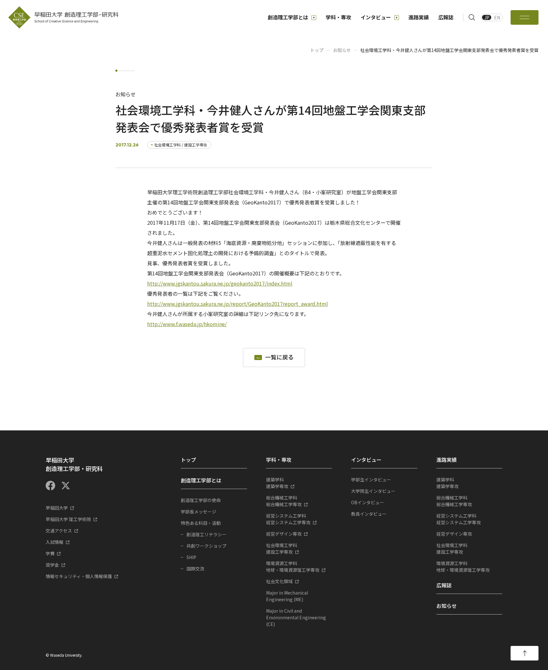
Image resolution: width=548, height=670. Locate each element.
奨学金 (52, 565)
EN (497, 17)
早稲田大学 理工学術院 (68, 519)
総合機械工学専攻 (284, 500)
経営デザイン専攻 (284, 534)
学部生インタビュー (371, 479)
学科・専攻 (338, 17)
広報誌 (445, 17)
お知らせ (342, 50)
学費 (50, 553)
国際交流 (195, 568)
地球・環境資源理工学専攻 (292, 566)
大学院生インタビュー (373, 491)
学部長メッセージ (198, 511)
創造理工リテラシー (206, 534)
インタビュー (376, 17)
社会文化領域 (279, 581)
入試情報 (54, 542)
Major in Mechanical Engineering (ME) (287, 595)
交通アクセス (59, 530)
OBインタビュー (367, 502)
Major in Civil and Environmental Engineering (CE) (296, 617)
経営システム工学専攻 (288, 518)
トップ (316, 50)
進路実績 (418, 17)
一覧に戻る (279, 357)
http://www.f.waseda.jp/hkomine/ (187, 324)
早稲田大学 (57, 508)
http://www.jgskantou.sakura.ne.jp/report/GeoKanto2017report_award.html (237, 303)
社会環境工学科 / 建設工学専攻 (180, 144)
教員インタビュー (369, 514)
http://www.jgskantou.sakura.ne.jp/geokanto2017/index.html (219, 283)
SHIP (191, 557)
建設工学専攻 (281, 548)
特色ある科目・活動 (201, 523)
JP (486, 17)
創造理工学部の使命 (201, 500)
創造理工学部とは (288, 17)
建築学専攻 (277, 482)
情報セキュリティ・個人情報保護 (79, 576)
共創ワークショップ (206, 546)
